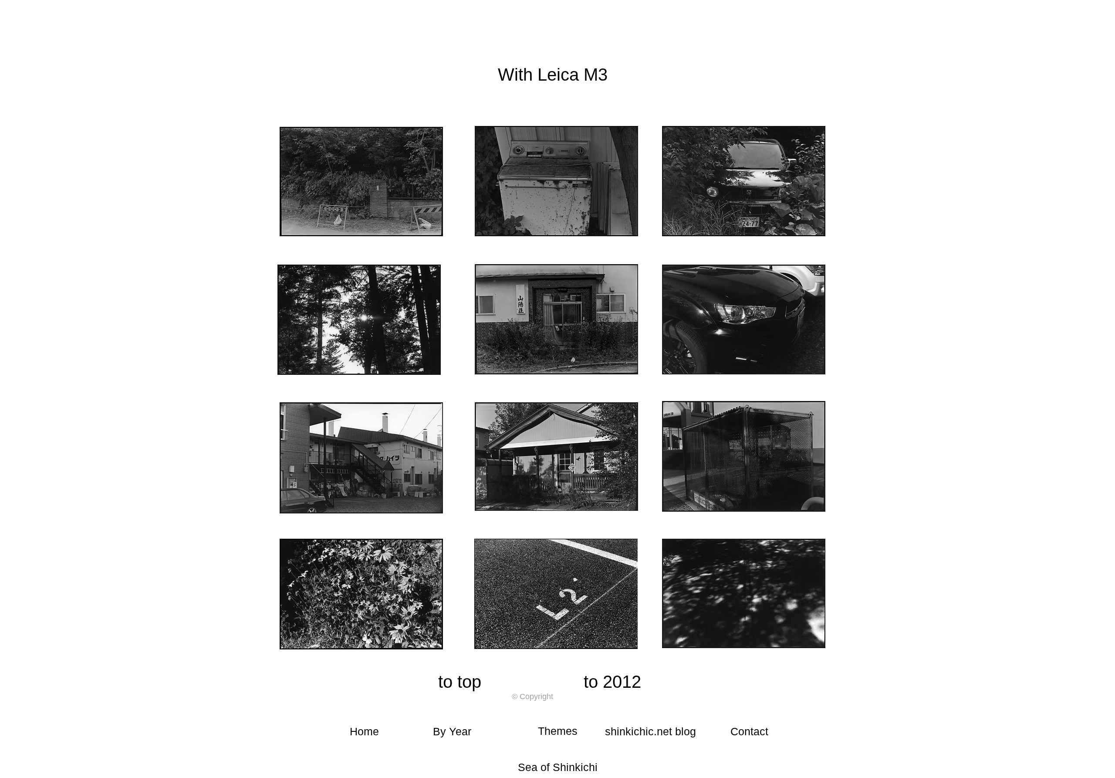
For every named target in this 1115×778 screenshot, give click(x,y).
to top (459, 681)
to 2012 (612, 681)
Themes (558, 731)
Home (364, 731)
